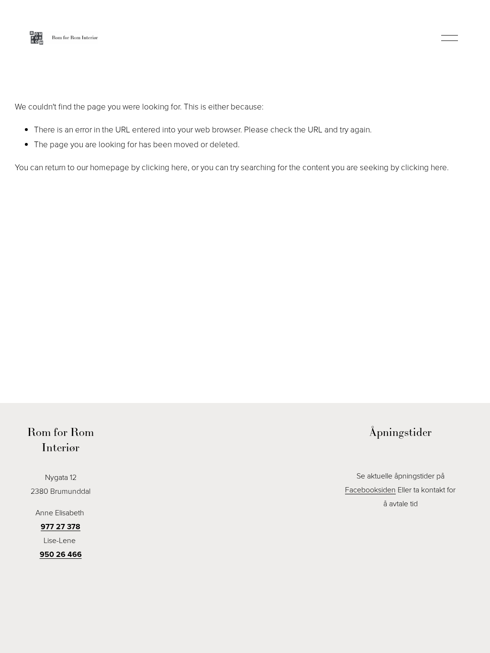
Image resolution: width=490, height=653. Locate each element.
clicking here (165, 167)
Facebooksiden (370, 489)
